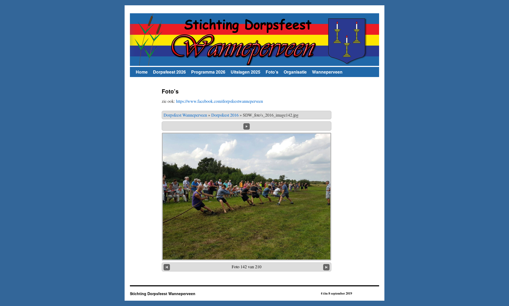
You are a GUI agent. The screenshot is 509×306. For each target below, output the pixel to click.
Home (142, 72)
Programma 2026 (208, 72)
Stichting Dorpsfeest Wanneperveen (162, 293)
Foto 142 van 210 (246, 266)
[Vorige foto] (167, 267)
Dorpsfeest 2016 (225, 115)
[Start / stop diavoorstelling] (246, 125)
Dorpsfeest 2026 (169, 72)
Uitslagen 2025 (245, 72)
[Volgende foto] (326, 267)
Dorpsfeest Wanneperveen (185, 115)
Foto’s (272, 72)
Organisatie (295, 72)
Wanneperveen (327, 72)
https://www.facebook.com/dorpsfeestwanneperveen (219, 101)
